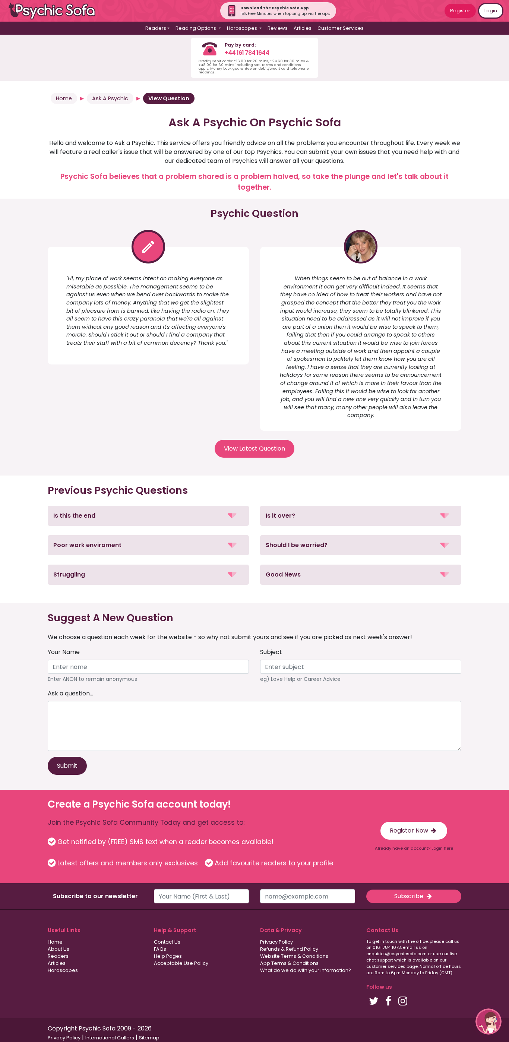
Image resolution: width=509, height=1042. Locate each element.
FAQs (160, 949)
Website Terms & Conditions (294, 956)
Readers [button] (155, 28)
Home (64, 98)
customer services (385, 966)
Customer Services (340, 28)
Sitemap (149, 1038)
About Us (58, 949)
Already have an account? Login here (414, 848)
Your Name (64, 652)
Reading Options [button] (196, 28)
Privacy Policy (276, 942)
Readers (58, 956)
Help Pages (168, 956)
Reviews (278, 28)
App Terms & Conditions (289, 963)
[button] (148, 516)
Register (460, 10)
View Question (168, 98)
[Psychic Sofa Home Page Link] (56, 11)
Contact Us (167, 942)
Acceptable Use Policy (181, 963)
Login (490, 10)
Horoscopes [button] (242, 28)
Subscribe (409, 896)
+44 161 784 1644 (247, 52)
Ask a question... (70, 693)
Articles (303, 28)
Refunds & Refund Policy (289, 949)
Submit (67, 765)
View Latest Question (254, 448)
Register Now (410, 830)
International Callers (109, 1038)
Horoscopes (63, 970)
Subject (271, 652)
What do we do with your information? (305, 970)
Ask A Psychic (110, 98)
